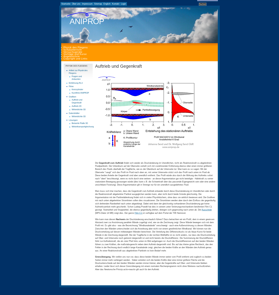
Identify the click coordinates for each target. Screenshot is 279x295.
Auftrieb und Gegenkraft (77, 101)
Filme (71, 86)
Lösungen (73, 120)
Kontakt (115, 4)
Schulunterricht (72, 49)
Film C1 (139, 213)
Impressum (87, 4)
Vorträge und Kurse (75, 54)
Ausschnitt (207, 210)
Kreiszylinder (77, 89)
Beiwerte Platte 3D (80, 123)
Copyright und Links (75, 58)
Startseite (65, 4)
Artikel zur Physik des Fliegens (78, 71)
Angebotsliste (71, 56)
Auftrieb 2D (77, 106)
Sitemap (98, 4)
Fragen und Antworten (77, 77)
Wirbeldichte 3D (79, 109)
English (106, 4)
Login (123, 4)
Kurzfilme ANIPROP (80, 93)
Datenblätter (74, 113)
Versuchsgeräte (72, 52)
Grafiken (72, 97)
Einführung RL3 (76, 83)
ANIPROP (87, 21)
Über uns (76, 4)
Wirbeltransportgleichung (81, 127)
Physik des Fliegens (75, 47)
